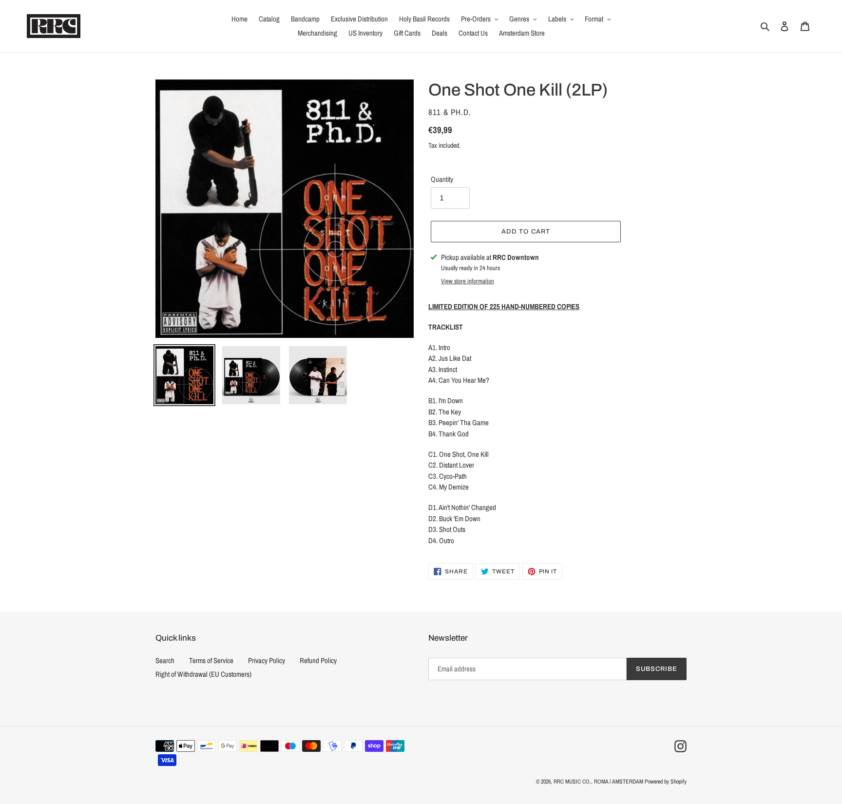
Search (164, 660)
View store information (467, 281)
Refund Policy (318, 660)
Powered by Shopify (666, 781)
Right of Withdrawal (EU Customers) (203, 674)
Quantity (442, 179)
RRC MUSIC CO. (572, 781)
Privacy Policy (266, 660)
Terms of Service (211, 660)
